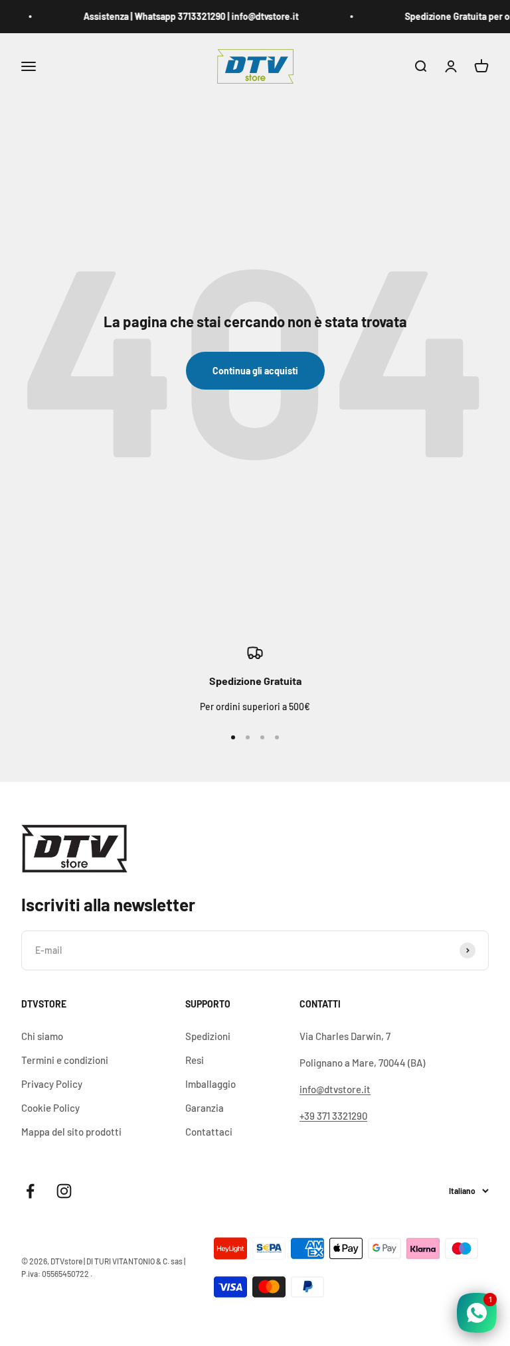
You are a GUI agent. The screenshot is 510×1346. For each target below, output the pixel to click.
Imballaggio (210, 1084)
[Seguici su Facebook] (30, 1191)
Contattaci (208, 1132)
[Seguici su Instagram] (64, 1191)
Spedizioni (207, 1036)
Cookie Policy (50, 1108)
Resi (194, 1060)
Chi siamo (42, 1036)
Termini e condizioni (64, 1060)
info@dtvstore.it (335, 1089)
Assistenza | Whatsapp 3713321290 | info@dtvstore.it (187, 16)
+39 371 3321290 (333, 1116)
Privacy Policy (51, 1084)
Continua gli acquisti (255, 370)
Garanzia (204, 1108)
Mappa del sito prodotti (71, 1132)
